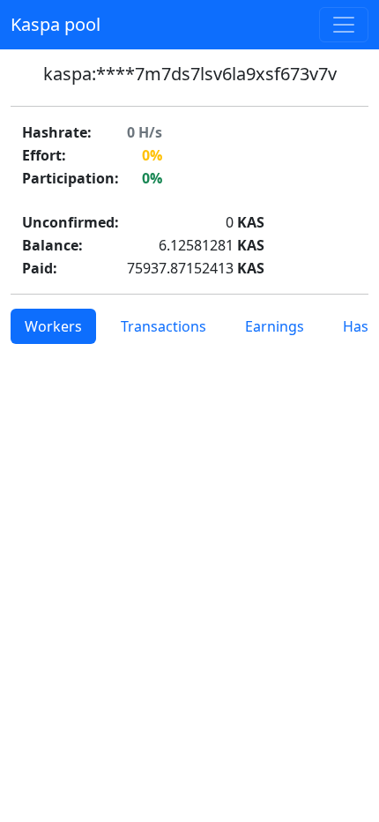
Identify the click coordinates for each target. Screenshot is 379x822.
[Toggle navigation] (343, 24)
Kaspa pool (55, 24)
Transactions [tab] (163, 326)
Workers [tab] (53, 326)
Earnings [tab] (274, 326)
